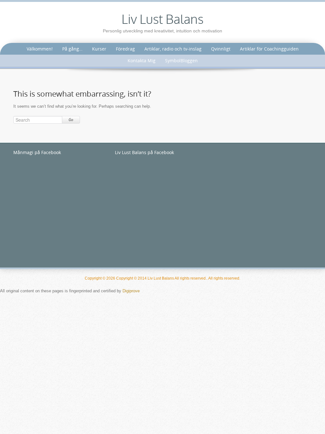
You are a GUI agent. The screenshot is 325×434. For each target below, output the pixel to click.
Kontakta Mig (142, 61)
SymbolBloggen (181, 61)
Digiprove (131, 290)
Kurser (99, 49)
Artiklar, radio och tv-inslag (173, 49)
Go (71, 119)
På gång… (72, 49)
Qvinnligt (220, 49)
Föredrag (125, 49)
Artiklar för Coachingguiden (269, 49)
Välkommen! (40, 49)
